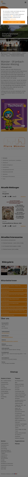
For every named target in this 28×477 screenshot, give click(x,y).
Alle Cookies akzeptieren (14, 22)
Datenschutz (13, 19)
